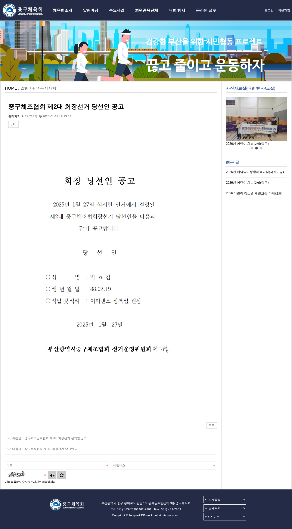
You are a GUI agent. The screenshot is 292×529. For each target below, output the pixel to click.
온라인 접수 (206, 10)
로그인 (269, 10)
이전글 (49, 438)
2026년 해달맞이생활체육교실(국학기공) (255, 172)
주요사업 (116, 10)
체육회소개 (62, 10)
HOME (11, 88)
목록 (212, 425)
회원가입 (284, 10)
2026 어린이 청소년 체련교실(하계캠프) (254, 193)
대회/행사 (177, 10)
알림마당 (90, 10)
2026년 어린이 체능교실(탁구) (247, 143)
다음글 (46, 449)
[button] (251, 148)
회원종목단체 (146, 10)
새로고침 (61, 475)
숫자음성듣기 (52, 475)
